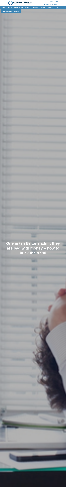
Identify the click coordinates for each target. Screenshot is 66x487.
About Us (10, 7)
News (57, 7)
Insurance (43, 7)
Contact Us (16, 11)
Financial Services (18, 7)
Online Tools (50, 7)
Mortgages (27, 7)
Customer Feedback (7, 11)
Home (3, 7)
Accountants (35, 7)
